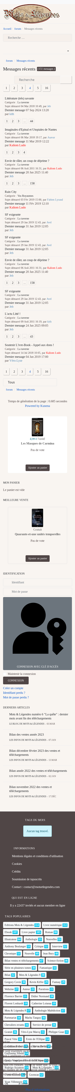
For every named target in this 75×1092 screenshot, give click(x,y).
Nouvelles (51, 939)
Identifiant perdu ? (14, 692)
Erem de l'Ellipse (35, 1039)
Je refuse (23, 1083)
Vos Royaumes (25, 195)
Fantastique (46, 967)
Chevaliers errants (14, 1024)
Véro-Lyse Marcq (30, 1032)
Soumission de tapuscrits (27, 879)
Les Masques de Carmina (37, 443)
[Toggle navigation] (64, 14)
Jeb (49, 106)
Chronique (10, 953)
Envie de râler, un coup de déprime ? (27, 160)
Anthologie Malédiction (47, 1010)
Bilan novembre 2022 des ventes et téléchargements (30, 789)
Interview (57, 946)
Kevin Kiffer (37, 982)
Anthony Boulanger (15, 946)
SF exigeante (13, 214)
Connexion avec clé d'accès (37, 666)
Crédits (16, 871)
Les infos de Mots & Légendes (27, 740)
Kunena (45, 405)
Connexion (16, 680)
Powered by (32, 405)
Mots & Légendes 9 (29, 975)
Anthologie (31, 939)
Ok (6, 1083)
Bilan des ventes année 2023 (26, 734)
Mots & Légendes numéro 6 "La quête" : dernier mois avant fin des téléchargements (38, 716)
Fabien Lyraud (55, 199)
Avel (49, 222)
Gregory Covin (13, 982)
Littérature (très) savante (19, 98)
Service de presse (42, 1024)
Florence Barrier (13, 996)
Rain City (11, 191)
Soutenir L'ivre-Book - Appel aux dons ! (29, 345)
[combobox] (37, 38)
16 (46, 88)
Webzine (9, 989)
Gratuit (8, 1032)
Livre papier (28, 932)
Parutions (44, 989)
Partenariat (10, 1017)
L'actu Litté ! (12, 313)
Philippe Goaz (56, 1032)
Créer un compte (13, 688)
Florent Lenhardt (14, 1003)
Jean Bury (48, 953)
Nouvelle (29, 953)
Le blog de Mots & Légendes (26, 723)
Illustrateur (11, 939)
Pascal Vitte (11, 1039)
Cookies (17, 863)
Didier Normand (40, 996)
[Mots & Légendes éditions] (31, 13)
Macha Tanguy (33, 1017)
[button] (70, 14)
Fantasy (56, 982)
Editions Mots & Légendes (19, 925)
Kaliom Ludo (17, 145)
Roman (49, 932)
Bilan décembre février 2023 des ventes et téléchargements (34, 752)
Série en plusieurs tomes (18, 967)
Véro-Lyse (15, 360)
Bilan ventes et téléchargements (22, 960)
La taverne (23, 102)
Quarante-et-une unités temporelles (37, 534)
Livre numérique (52, 925)
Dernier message (15, 110)
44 (31, 121)
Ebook (8, 932)
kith (11, 114)
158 (32, 183)
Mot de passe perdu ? (16, 697)
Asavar (51, 137)
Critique (39, 946)
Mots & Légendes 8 (15, 1010)
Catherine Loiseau (41, 1003)
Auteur (26, 989)
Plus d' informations (38, 1089)
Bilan (7, 975)
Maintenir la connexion (22, 673)
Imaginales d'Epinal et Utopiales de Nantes (31, 129)
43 (31, 336)
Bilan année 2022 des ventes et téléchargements (38, 770)
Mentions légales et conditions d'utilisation (37, 856)
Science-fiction (55, 960)
